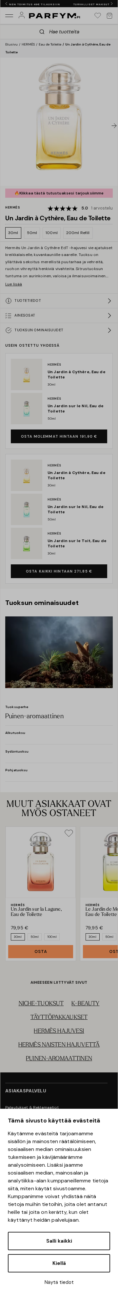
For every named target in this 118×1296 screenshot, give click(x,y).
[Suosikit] (98, 16)
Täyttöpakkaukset (59, 1018)
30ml (13, 232)
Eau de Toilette (50, 44)
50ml (32, 232)
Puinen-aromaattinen (59, 1059)
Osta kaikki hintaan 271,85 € (59, 571)
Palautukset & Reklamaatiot (32, 1107)
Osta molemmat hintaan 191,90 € (59, 436)
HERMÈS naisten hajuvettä (59, 1045)
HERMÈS (28, 44)
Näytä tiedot (59, 1282)
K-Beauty (85, 1004)
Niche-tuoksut (41, 1004)
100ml (52, 232)
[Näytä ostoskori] (109, 16)
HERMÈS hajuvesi (59, 1031)
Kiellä (59, 1263)
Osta (40, 951)
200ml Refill (78, 232)
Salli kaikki (59, 1241)
